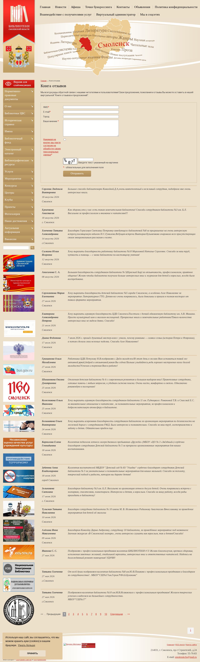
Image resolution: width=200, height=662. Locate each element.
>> (129, 614)
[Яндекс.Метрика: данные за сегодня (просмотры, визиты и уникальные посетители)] (72, 644)
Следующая (116, 614)
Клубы (9, 199)
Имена (8, 131)
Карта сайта (191, 645)
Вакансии (10, 239)
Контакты (123, 7)
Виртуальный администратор (115, 14)
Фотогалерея (12, 213)
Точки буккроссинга (98, 7)
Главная (45, 7)
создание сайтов (24, 660)
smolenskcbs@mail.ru (186, 657)
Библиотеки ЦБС (15, 113)
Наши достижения (16, 220)
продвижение (40, 660)
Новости (60, 7)
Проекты (10, 206)
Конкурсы (11, 185)
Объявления (142, 7)
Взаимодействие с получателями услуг (66, 14)
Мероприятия (13, 178)
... (125, 614)
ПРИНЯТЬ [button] (32, 653)
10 (106, 614)
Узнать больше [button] (26, 645)
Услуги (9, 171)
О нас (8, 106)
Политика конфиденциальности (176, 7)
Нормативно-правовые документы (13, 95)
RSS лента (180, 645)
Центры (9, 192)
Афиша (75, 7)
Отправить (77, 173)
